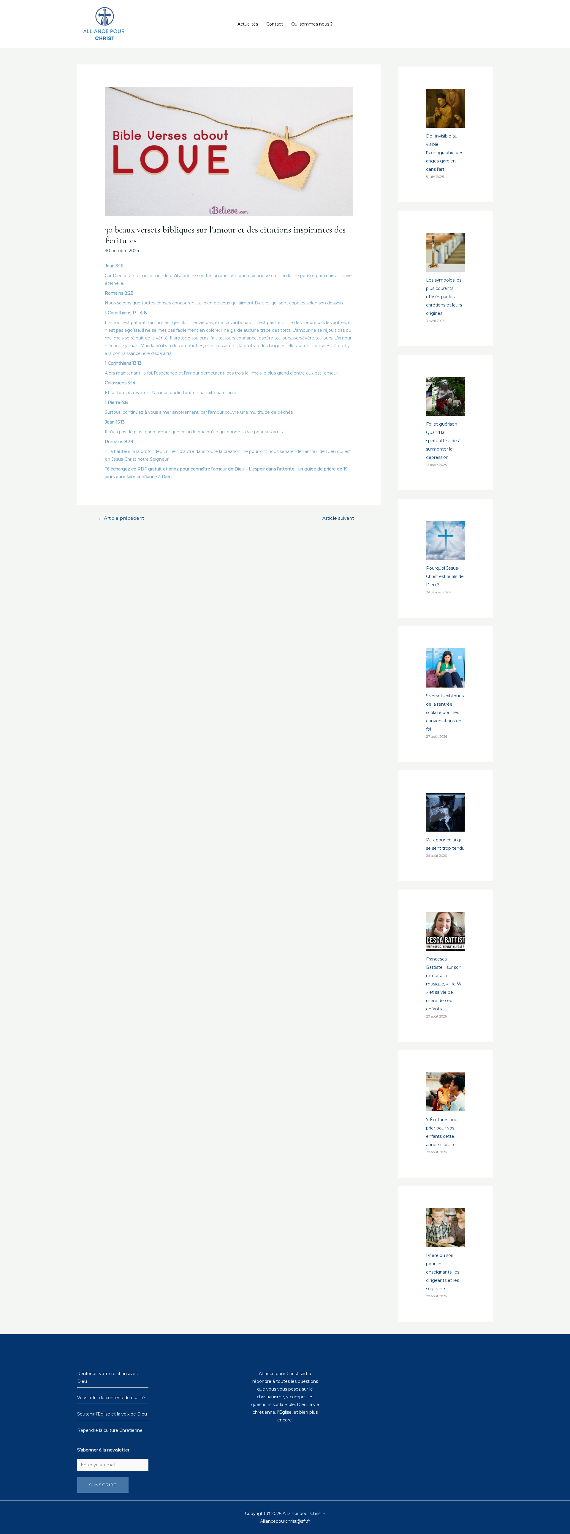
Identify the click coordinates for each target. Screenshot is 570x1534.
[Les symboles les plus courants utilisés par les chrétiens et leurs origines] (445, 267)
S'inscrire (103, 1484)
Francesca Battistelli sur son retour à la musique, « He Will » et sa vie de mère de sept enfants (445, 984)
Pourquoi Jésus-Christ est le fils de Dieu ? (445, 576)
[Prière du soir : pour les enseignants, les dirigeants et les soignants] (445, 1243)
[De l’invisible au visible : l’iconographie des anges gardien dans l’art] (445, 123)
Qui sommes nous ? (312, 24)
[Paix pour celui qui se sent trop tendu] (445, 827)
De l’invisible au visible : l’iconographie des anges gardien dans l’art (444, 152)
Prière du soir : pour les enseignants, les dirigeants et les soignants (442, 1272)
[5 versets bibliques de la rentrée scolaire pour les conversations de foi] (445, 683)
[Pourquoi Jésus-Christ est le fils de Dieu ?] (445, 555)
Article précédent (121, 518)
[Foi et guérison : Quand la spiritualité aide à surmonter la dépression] (445, 411)
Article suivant (341, 518)
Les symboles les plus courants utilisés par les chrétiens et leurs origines (444, 296)
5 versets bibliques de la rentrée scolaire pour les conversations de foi (445, 712)
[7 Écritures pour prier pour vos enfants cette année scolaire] (445, 1107)
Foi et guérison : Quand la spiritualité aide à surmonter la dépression (443, 440)
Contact (274, 24)
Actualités (248, 24)
